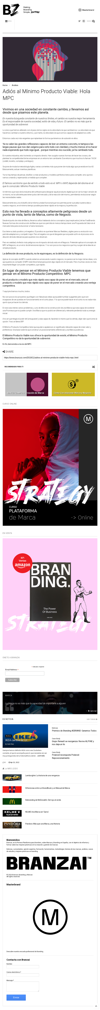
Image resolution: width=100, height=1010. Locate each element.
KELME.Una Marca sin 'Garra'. (37, 812)
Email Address (11, 669)
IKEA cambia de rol (16, 740)
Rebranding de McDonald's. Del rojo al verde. (43, 800)
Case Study (56, 739)
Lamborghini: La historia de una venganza (42, 775)
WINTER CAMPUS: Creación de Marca (25, 393)
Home (5, 85)
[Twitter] (79, 21)
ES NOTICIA (8, 719)
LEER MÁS (41, 756)
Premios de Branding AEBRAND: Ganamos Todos (74, 730)
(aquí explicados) (73, 220)
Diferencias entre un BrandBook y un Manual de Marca (47, 788)
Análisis (15, 85)
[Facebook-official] (84, 21)
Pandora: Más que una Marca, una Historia (42, 824)
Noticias (55, 728)
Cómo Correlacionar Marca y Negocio (72, 393)
